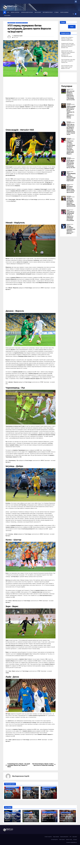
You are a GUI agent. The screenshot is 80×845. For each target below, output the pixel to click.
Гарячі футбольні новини (10, 812)
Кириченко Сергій (18, 35)
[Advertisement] (31, 86)
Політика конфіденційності (71, 842)
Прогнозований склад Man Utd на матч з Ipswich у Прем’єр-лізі (68, 61)
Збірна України (15, 12)
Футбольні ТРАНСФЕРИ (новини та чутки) (49, 812)
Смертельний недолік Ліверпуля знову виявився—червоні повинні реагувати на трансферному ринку (68, 53)
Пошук (63, 22)
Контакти (75, 839)
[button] (73, 14)
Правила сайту (69, 839)
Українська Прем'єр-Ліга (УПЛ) (21, 22)
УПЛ (8, 12)
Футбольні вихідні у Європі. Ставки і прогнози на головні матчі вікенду (43, 764)
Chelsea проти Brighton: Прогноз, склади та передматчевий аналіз (67, 39)
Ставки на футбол (11, 22)
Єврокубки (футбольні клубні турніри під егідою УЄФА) (11, 787)
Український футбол (27, 12)
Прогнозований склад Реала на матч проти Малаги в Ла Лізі (67, 67)
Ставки (56, 12)
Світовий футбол (48, 12)
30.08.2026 (9, 818)
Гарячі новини (64, 12)
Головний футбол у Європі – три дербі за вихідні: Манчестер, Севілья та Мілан (18, 765)
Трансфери (7, 15)
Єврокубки (38, 12)
